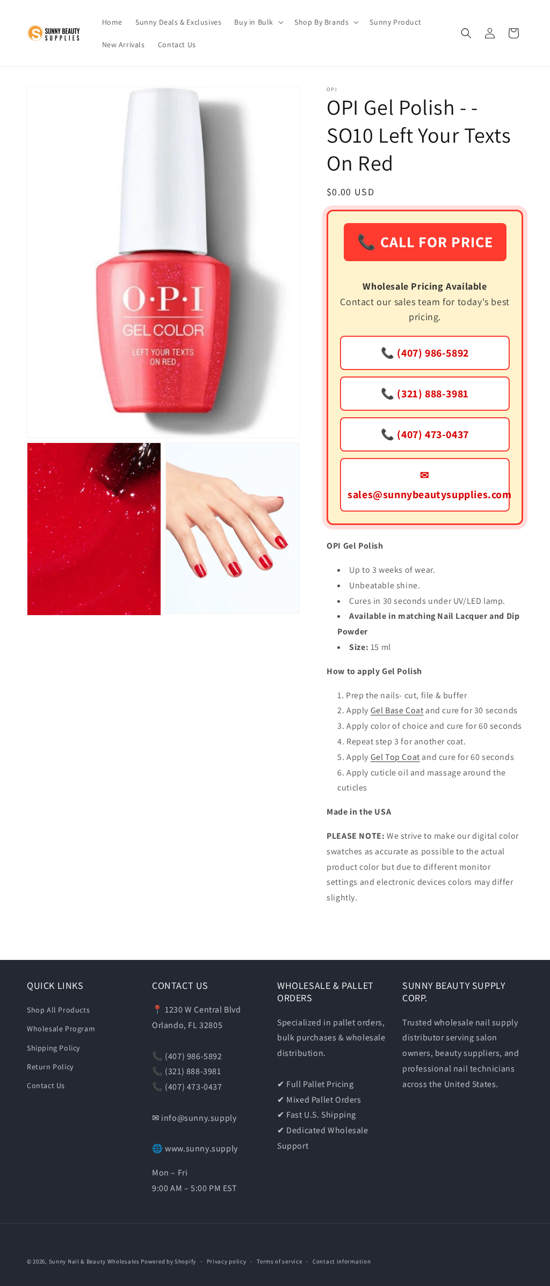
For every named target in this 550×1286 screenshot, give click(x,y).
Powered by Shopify (168, 1261)
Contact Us (46, 1085)
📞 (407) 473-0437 (425, 434)
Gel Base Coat (397, 710)
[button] (258, 22)
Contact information (342, 1261)
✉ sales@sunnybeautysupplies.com (429, 484)
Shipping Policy (53, 1048)
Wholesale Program (61, 1028)
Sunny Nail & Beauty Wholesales (94, 1261)
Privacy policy (227, 1261)
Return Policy (50, 1066)
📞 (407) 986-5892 (425, 353)
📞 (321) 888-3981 (425, 394)
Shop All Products (58, 1010)
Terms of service (279, 1261)
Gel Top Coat (395, 757)
